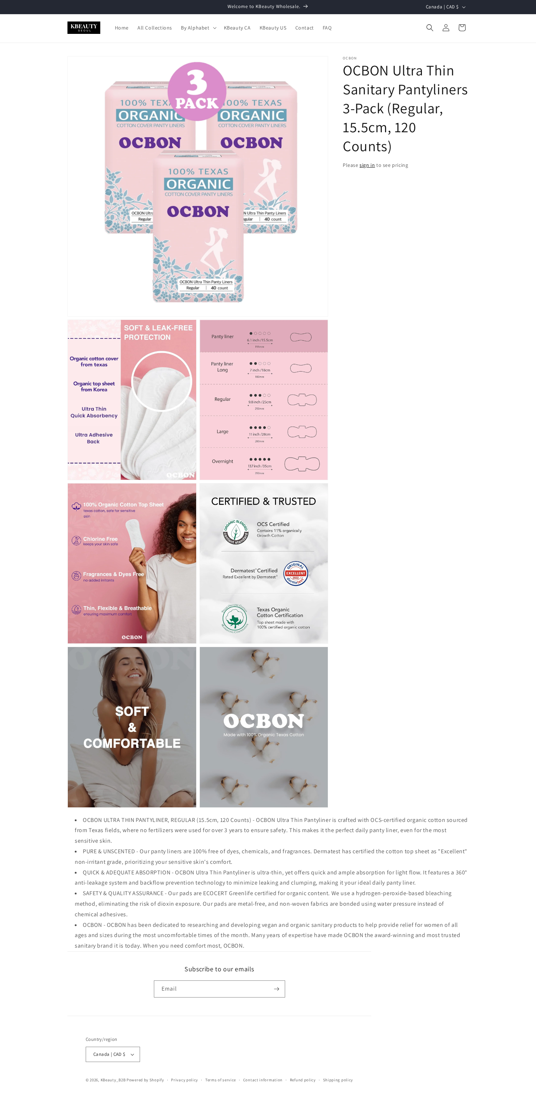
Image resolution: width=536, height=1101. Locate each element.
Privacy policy (184, 1079)
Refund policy (303, 1079)
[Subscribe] (277, 989)
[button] (198, 27)
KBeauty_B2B (113, 1079)
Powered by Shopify (145, 1079)
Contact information (263, 1079)
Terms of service (220, 1079)
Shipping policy (338, 1079)
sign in (367, 165)
